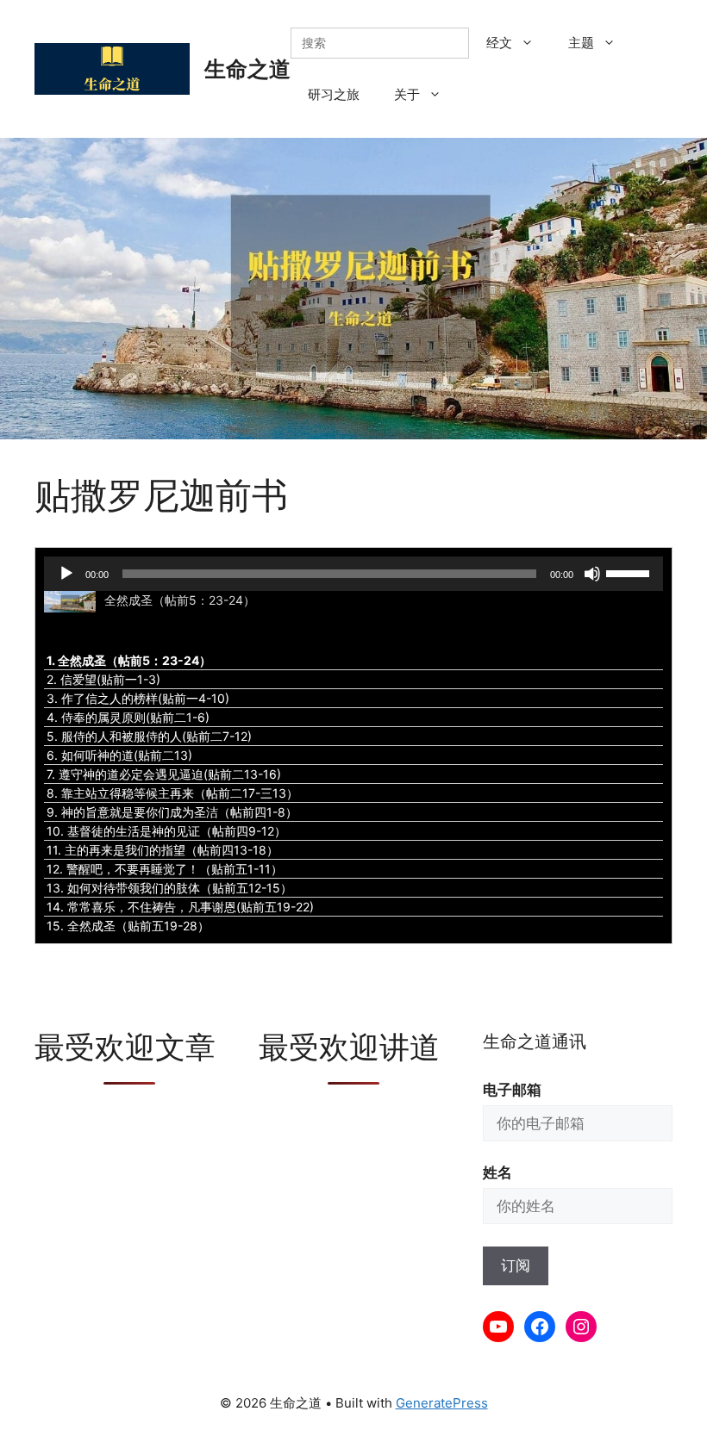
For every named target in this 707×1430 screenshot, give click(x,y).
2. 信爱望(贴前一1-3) (103, 679)
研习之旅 (334, 94)
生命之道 (247, 69)
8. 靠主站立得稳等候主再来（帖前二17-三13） (172, 793)
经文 (499, 42)
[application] (353, 573)
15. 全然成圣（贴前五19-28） (128, 925)
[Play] (66, 573)
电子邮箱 (512, 1089)
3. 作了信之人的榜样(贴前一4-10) (138, 698)
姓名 (497, 1172)
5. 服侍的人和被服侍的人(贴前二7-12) (149, 736)
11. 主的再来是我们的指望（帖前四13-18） (162, 849)
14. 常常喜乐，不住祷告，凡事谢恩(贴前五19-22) (180, 906)
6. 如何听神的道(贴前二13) (119, 755)
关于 (407, 94)
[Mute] (592, 573)
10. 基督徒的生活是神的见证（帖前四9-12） (166, 831)
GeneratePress (442, 1403)
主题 (581, 42)
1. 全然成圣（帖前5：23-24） (129, 660)
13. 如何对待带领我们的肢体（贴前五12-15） (169, 887)
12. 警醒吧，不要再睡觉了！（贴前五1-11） (165, 868)
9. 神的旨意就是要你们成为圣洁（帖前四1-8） (172, 812)
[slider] (630, 572)
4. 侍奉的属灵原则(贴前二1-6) (128, 717)
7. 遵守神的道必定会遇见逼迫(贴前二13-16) (164, 774)
